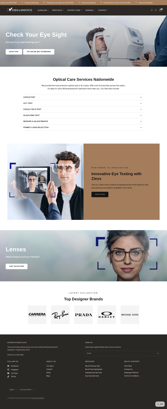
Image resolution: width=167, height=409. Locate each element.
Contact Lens (73, 10)
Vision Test (29, 97)
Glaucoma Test (31, 115)
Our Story (50, 366)
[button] (14, 52)
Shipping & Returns (131, 372)
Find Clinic (128, 366)
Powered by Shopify (37, 398)
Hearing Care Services (93, 372)
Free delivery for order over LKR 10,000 (51, 3)
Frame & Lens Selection (36, 127)
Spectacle (57, 10)
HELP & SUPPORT (132, 361)
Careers (49, 369)
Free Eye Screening (23, 3)
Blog (48, 376)
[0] (159, 10)
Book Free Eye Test (92, 366)
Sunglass (42, 10)
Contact (102, 10)
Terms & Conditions (131, 376)
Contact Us (128, 369)
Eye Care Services (92, 376)
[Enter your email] (157, 353)
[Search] (156, 10)
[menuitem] (43, 10)
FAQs (48, 372)
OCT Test (28, 103)
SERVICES (89, 361)
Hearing (89, 10)
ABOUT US (51, 361)
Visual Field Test (32, 109)
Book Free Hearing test (93, 369)
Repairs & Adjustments (35, 121)
